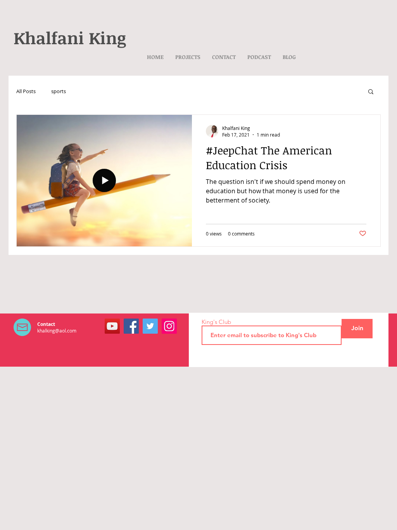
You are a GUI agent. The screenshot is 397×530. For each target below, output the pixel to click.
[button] (371, 92)
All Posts (26, 91)
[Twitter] (150, 326)
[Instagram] (169, 326)
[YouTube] (112, 326)
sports (58, 91)
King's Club (216, 322)
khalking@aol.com (56, 330)
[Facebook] (131, 326)
